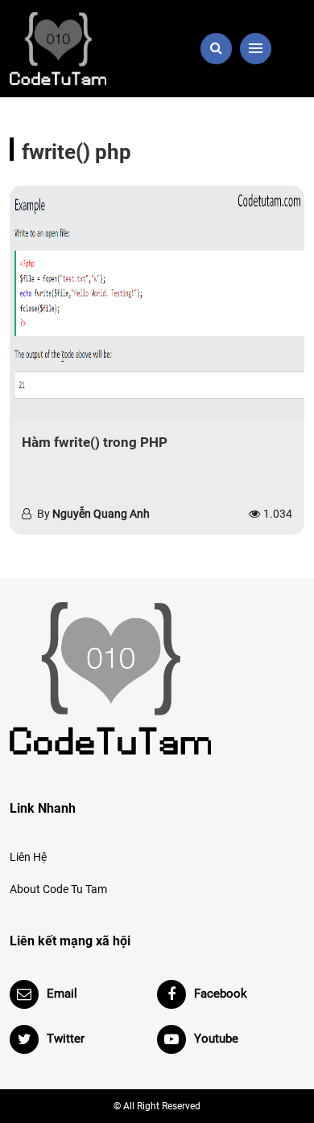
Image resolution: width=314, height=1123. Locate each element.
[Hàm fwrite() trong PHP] (157, 303)
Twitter (66, 1038)
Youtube (216, 1038)
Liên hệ (28, 856)
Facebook (220, 993)
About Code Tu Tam (58, 889)
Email (62, 993)
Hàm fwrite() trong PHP (94, 442)
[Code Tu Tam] (78, 48)
